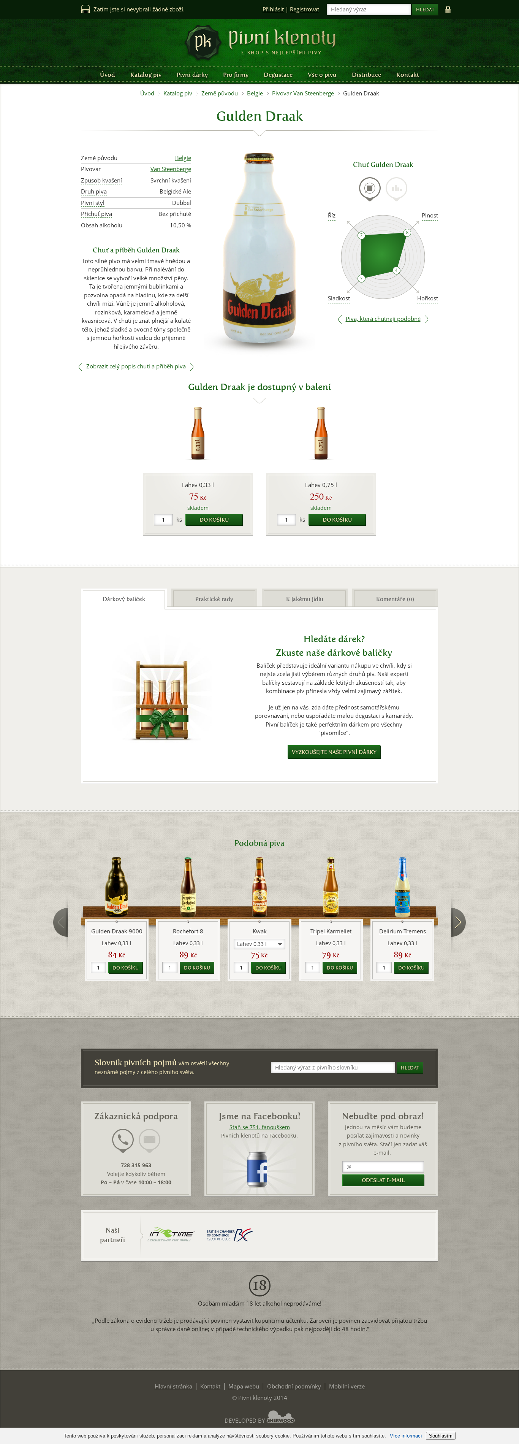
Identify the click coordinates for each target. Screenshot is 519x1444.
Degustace (278, 74)
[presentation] (370, 189)
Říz (331, 215)
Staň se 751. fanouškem (259, 1127)
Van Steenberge (170, 169)
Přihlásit (273, 9)
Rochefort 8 (188, 931)
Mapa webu (243, 1386)
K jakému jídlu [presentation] (304, 599)
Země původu (219, 93)
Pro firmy (235, 74)
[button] (259, 944)
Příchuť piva (96, 213)
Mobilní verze (347, 1386)
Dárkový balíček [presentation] (124, 599)
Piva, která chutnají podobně (383, 318)
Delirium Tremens (402, 931)
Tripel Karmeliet (330, 931)
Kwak (260, 931)
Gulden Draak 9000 (116, 931)
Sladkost (339, 298)
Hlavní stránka (173, 1386)
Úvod (107, 74)
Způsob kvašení (101, 180)
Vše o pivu (322, 74)
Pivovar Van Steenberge (303, 93)
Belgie (255, 93)
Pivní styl (92, 202)
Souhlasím (441, 1436)
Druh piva (94, 191)
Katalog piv (145, 74)
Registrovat (304, 9)
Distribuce (366, 74)
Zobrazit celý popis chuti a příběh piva (136, 366)
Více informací (406, 1436)
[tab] (370, 193)
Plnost (430, 215)
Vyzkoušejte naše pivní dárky (334, 752)
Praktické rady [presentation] (214, 599)
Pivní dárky (192, 74)
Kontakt (407, 74)
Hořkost (427, 298)
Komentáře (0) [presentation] (395, 599)
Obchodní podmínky (294, 1386)
